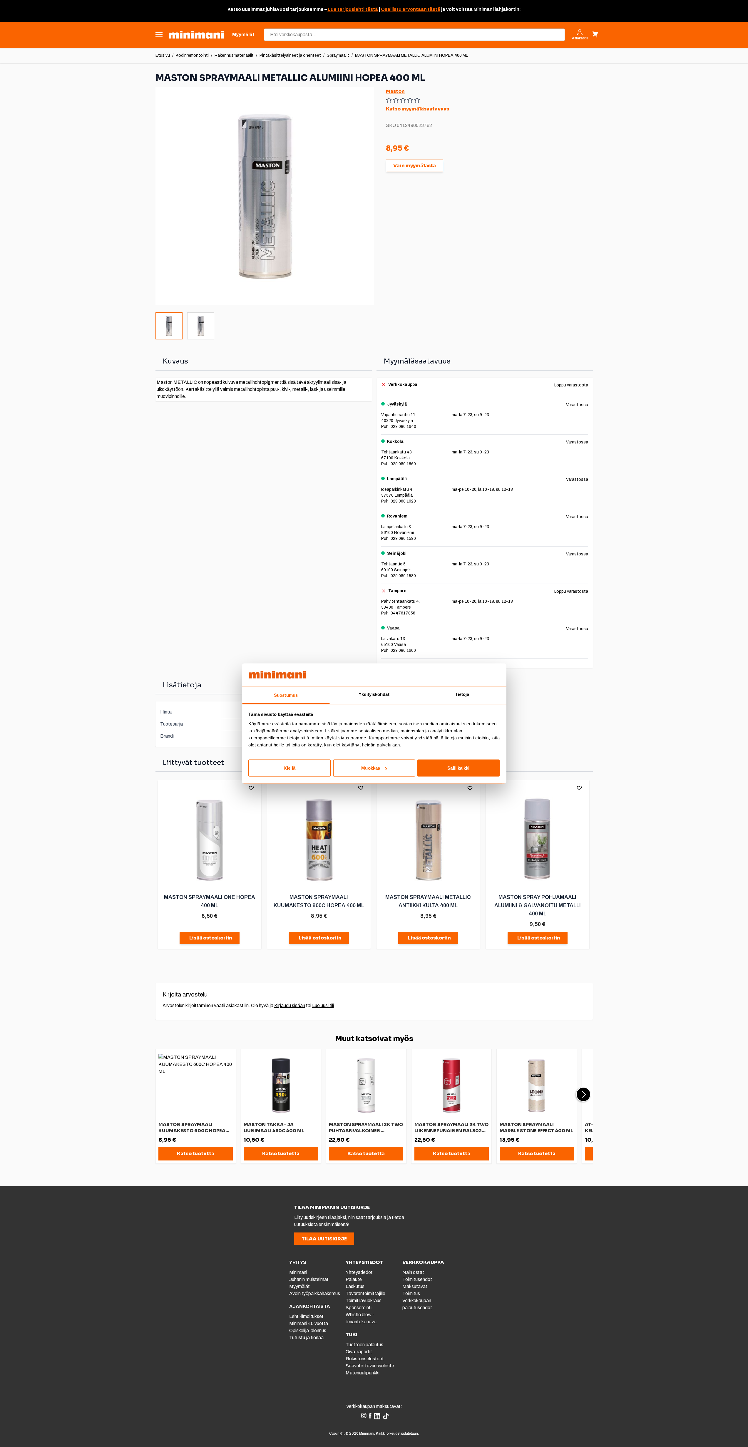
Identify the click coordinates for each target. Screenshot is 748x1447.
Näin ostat (413, 1272)
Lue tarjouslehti (346, 9)
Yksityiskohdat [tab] (374, 693)
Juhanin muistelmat (309, 1279)
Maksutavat (414, 1286)
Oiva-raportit (359, 1351)
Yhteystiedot (359, 1272)
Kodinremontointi (192, 55)
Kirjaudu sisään (289, 1005)
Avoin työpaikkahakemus (314, 1293)
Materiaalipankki (362, 1372)
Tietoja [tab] (462, 693)
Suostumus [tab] (286, 694)
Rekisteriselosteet (365, 1358)
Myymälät (299, 1286)
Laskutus (355, 1286)
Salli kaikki (458, 768)
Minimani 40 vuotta (308, 1323)
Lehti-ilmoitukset (306, 1316)
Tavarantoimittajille (365, 1293)
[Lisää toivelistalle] (251, 788)
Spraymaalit (338, 55)
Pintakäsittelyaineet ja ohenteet (290, 55)
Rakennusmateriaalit (234, 55)
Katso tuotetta (195, 1153)
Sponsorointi (359, 1307)
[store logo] (196, 35)
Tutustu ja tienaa (306, 1337)
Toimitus (411, 1293)
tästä (371, 9)
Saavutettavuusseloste (370, 1365)
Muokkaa (370, 768)
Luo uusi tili (323, 1005)
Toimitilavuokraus (363, 1300)
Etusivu (162, 55)
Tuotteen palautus (365, 1344)
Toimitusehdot (417, 1279)
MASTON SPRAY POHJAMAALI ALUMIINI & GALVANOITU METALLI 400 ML (537, 905)
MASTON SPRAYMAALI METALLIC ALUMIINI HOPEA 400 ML (411, 55)
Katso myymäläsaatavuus (417, 109)
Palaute (354, 1279)
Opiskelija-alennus (307, 1330)
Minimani (298, 1272)
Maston (395, 91)
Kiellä (289, 768)
